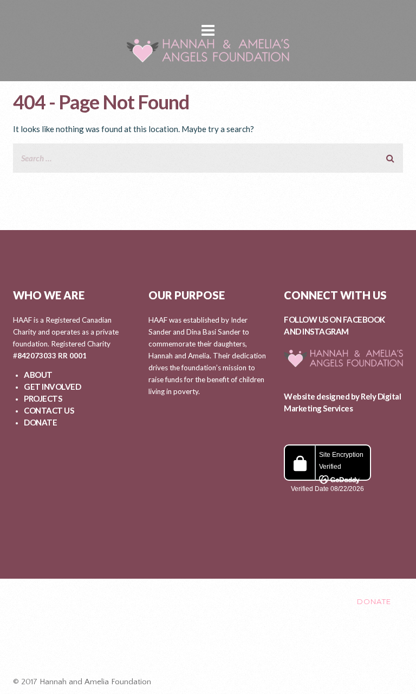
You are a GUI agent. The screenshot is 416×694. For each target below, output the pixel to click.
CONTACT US (49, 410)
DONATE (40, 422)
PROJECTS (43, 398)
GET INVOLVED (52, 386)
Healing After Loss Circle (213, 647)
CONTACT (318, 601)
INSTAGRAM (325, 331)
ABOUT (38, 374)
